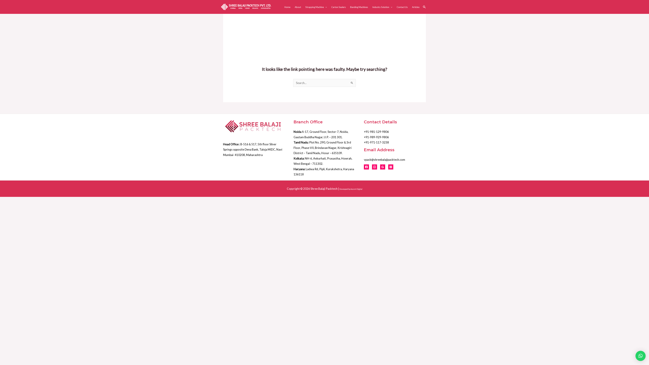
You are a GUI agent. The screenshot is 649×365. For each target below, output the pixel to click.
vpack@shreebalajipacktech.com (384, 159)
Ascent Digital (356, 189)
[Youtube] (374, 166)
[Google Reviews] (382, 166)
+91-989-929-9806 (376, 137)
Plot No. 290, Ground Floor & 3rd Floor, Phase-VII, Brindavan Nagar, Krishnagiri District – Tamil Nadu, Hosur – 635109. (323, 148)
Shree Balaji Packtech (324, 188)
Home (287, 7)
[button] (325, 7)
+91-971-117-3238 (376, 142)
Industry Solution (380, 7)
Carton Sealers (338, 7)
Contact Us (402, 7)
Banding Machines (359, 7)
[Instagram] (390, 166)
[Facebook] (366, 166)
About (298, 7)
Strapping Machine (314, 7)
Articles (415, 7)
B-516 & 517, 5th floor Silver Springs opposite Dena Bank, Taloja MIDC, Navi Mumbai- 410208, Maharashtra (252, 149)
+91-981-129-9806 (376, 131)
